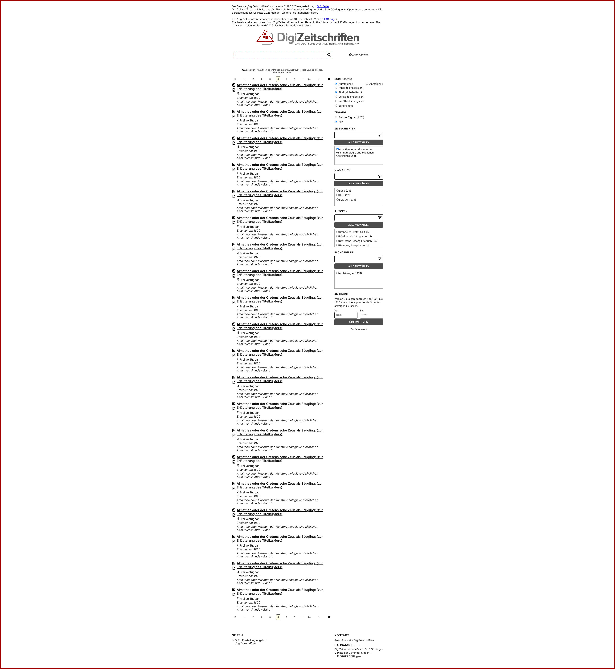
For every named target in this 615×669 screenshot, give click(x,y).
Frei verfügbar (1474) (351, 117)
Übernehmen (358, 322)
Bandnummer (346, 105)
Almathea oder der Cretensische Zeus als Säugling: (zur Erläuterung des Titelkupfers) (280, 87)
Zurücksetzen (358, 329)
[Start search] (329, 55)
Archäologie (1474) (350, 273)
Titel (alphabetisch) (350, 92)
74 (309, 79)
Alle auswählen (358, 142)
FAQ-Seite (323, 6)
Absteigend (376, 83)
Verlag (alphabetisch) (351, 96)
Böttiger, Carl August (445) (355, 236)
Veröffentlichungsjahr (351, 101)
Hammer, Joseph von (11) (354, 245)
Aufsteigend (345, 83)
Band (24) (345, 190)
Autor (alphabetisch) (350, 87)
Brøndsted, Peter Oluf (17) (354, 232)
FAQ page (330, 19)
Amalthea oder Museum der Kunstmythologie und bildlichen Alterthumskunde (355, 152)
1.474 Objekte (360, 54)
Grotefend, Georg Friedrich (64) (358, 240)
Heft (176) (345, 195)
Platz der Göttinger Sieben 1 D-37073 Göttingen (354, 654)
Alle (340, 121)
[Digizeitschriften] (307, 37)
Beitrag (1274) (347, 199)
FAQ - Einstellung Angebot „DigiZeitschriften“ (250, 642)
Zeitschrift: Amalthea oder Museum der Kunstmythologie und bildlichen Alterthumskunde (283, 71)
